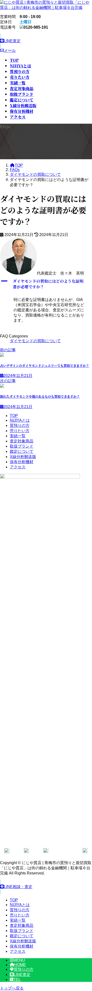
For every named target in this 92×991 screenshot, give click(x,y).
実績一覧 (18, 436)
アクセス (18, 467)
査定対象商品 (21, 441)
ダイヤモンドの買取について (35, 341)
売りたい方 (19, 431)
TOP (14, 416)
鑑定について (21, 451)
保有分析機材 (21, 462)
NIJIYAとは (20, 420)
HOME (20, 965)
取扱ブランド (21, 446)
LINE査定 (22, 974)
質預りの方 (19, 425)
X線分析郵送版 (23, 457)
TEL (17, 979)
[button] (46, 41)
